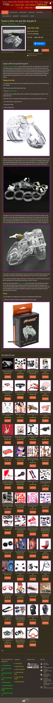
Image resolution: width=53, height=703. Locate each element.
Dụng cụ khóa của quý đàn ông (10, 66)
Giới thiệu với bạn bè (33, 55)
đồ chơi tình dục (22, 283)
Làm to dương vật (6, 16)
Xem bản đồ (46, 684)
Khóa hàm (33, 640)
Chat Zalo (40, 43)
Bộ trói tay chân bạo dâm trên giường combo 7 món (32, 506)
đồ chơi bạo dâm (12, 91)
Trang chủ (4, 12)
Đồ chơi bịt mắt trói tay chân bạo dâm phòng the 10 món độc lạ (20, 529)
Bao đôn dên (16, 16)
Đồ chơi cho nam (13, 12)
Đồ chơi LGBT (31, 12)
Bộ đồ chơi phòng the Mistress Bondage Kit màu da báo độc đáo (20, 618)
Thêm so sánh (39, 53)
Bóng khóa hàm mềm (7, 573)
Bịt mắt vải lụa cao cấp (20, 458)
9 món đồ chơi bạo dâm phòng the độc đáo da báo (45, 483)
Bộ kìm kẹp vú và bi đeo (33, 392)
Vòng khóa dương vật (33, 594)
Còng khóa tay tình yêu (8, 551)
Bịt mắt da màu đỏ (8, 458)
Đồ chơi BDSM (40, 12)
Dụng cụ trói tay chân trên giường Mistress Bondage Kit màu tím (45, 529)
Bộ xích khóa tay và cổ (33, 551)
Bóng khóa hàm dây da (20, 392)
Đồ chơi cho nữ (22, 12)
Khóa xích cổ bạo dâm (8, 527)
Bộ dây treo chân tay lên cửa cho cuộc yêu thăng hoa (32, 459)
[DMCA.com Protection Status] (26, 701)
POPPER (32, 16)
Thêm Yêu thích (32, 53)
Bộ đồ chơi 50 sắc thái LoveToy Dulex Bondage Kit (7, 506)
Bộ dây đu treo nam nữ (45, 458)
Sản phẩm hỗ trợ (24, 16)
